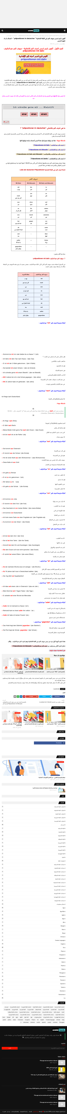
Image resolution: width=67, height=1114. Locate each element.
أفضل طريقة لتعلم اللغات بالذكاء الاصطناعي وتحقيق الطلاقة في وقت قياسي (41, 1088)
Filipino (33, 951)
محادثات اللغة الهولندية (33, 897)
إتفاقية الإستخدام (15, 1111)
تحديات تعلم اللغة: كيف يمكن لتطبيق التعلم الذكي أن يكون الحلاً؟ (44, 1074)
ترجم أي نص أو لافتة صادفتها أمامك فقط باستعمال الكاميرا (45, 788)
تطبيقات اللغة (33, 861)
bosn (33, 929)
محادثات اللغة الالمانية (33, 868)
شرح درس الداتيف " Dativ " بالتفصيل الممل (56, 671)
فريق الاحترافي (36, 1111)
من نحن (8, 1111)
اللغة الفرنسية (33, 846)
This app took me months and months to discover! (45, 1095)
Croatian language (33, 940)
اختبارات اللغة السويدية (33, 817)
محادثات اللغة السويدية (33, 886)
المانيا (33, 857)
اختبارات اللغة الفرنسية (33, 821)
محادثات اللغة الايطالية (33, 875)
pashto (33, 965)
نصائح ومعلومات (33, 904)
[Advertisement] (33, 14)
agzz (33, 919)
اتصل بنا (4, 1111)
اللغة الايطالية (33, 839)
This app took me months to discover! (48, 1060)
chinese (33, 937)
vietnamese (33, 994)
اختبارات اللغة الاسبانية (33, 807)
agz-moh (33, 911)
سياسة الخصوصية (24, 1111)
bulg (33, 933)
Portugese (33, 973)
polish (33, 969)
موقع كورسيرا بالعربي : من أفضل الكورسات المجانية (52, 777)
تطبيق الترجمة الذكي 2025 (51, 1067)
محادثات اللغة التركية (33, 879)
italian (33, 962)
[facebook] (49, 742)
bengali (33, 926)
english (33, 944)
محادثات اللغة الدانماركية (33, 882)
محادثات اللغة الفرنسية (33, 890)
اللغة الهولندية (33, 854)
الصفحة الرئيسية (61, 35)
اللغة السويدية (33, 843)
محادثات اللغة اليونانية (33, 900)
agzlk (33, 915)
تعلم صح (61, 44)
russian (33, 980)
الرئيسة (30, 1111)
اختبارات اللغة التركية (33, 814)
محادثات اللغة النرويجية (33, 893)
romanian (33, 976)
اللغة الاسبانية (33, 828)
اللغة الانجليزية (33, 835)
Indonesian (33, 958)
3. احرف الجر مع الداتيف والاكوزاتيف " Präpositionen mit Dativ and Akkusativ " (40, 154)
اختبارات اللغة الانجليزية (33, 810)
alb (33, 922)
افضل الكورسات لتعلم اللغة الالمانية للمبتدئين (34, 671)
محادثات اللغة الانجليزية (33, 872)
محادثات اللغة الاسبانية (33, 864)
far (33, 947)
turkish (33, 987)
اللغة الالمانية (54, 35)
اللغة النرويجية (33, 850)
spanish (33, 984)
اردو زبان (33, 825)
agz (33, 908)
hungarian (33, 955)
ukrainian (33, 991)
